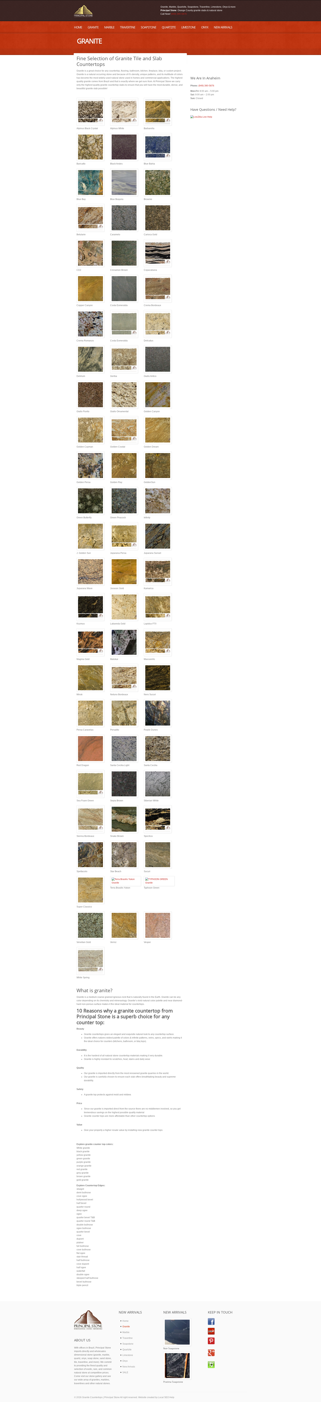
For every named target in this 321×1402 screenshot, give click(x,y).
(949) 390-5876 (179, 14)
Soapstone (127, 1344)
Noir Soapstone (171, 1348)
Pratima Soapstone (173, 1381)
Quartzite (127, 1349)
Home (125, 1321)
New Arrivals (128, 1366)
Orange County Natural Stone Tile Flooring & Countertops (83, 11)
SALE (125, 1372)
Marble (125, 1332)
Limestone (127, 1355)
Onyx (125, 1361)
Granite (126, 1326)
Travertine (127, 1338)
